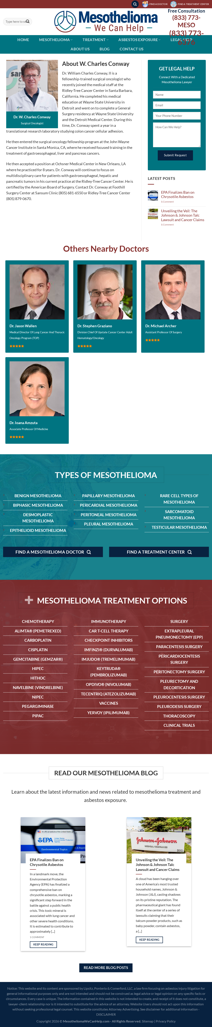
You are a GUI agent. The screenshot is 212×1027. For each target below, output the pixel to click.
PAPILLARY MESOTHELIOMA (108, 495)
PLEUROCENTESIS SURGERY (179, 697)
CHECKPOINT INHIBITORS (108, 640)
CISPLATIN (38, 649)
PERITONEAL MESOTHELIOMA (108, 514)
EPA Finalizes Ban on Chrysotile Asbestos (177, 194)
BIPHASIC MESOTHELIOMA (38, 505)
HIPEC (38, 668)
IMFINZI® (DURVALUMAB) (108, 649)
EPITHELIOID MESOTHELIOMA (38, 530)
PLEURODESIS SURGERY (179, 706)
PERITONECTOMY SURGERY (179, 671)
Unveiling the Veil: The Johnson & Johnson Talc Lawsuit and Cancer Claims (182, 215)
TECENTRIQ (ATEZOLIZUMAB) (108, 693)
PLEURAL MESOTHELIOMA (108, 524)
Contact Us (132, 49)
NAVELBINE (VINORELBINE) (38, 687)
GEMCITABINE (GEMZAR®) (38, 659)
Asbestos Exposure (138, 40)
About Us (80, 49)
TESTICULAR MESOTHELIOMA (179, 527)
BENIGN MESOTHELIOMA (37, 495)
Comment (167, 201)
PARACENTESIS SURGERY (179, 646)
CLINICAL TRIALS (179, 725)
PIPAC (38, 715)
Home (23, 40)
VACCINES (108, 703)
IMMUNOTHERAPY (108, 621)
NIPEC (38, 697)
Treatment (94, 40)
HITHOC (38, 678)
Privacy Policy (166, 1021)
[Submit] (27, 22)
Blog (105, 49)
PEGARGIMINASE (38, 706)
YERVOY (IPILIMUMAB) (108, 712)
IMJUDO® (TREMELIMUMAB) (108, 659)
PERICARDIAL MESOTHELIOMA (108, 505)
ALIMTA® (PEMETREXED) (38, 631)
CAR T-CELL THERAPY (108, 631)
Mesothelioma (54, 40)
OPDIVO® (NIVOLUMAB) (108, 684)
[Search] (135, 4)
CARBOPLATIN (37, 640)
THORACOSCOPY (179, 716)
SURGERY (179, 621)
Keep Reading (43, 944)
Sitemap (147, 1021)
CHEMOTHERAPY (38, 621)
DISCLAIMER (106, 1014)
